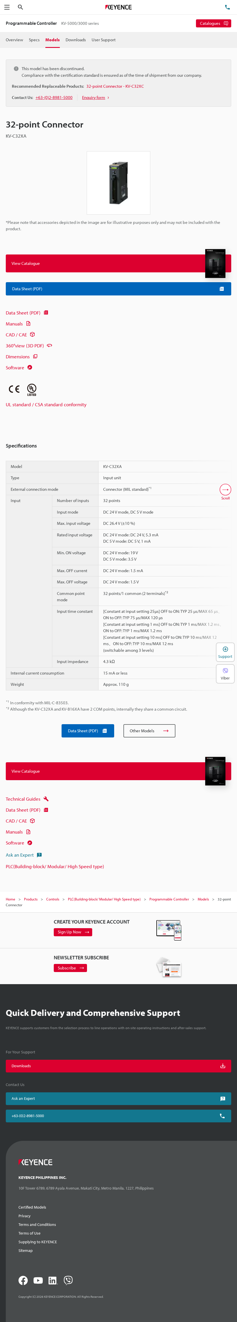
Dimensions (18, 356)
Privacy (24, 1215)
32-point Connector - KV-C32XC (115, 86)
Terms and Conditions (37, 1224)
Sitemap (25, 1250)
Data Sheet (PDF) (23, 313)
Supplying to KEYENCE (37, 1241)
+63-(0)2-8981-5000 (28, 1115)
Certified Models (32, 1207)
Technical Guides (23, 799)
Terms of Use (29, 1233)
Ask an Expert (20, 855)
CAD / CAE (16, 335)
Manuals (14, 324)
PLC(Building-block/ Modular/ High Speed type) (55, 866)
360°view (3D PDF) (25, 345)
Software (15, 367)
